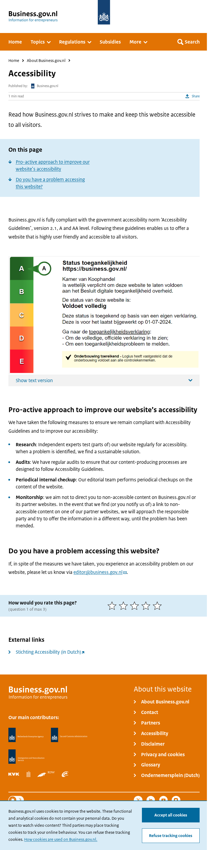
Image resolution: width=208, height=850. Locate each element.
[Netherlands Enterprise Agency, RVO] (26, 735)
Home (13, 60)
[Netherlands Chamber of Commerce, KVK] (13, 774)
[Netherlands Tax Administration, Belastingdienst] (69, 735)
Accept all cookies (170, 815)
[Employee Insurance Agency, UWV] (65, 774)
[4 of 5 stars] (147, 605)
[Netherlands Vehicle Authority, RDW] (46, 774)
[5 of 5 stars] (158, 605)
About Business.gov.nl (46, 60)
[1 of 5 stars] (113, 605)
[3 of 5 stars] (135, 605)
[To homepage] (104, 12)
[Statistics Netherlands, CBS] (28, 774)
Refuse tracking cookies (170, 835)
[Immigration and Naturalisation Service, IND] (26, 756)
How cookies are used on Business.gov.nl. (60, 839)
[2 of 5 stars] (124, 605)
